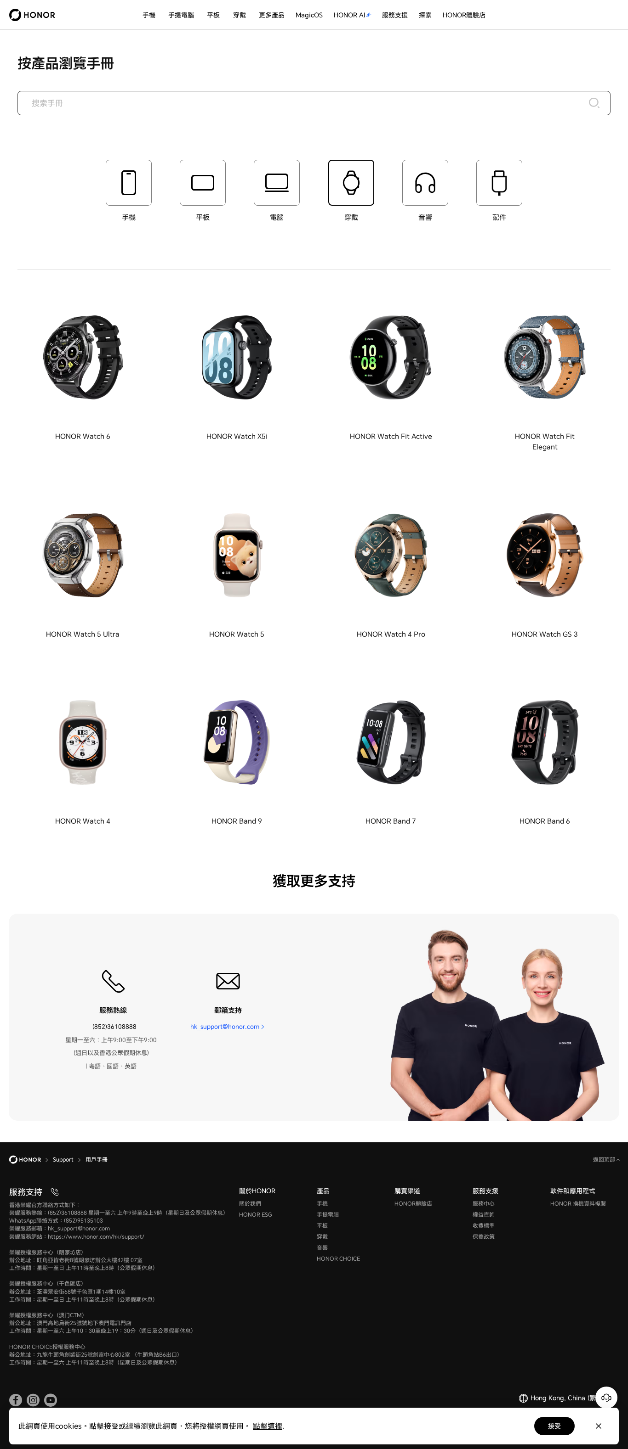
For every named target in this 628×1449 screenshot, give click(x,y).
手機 (149, 15)
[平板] (223, 15)
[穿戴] (249, 15)
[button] (83, 368)
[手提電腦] (197, 15)
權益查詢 (484, 1214)
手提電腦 (181, 15)
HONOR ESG (255, 1214)
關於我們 (250, 1203)
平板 (213, 15)
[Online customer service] (606, 1398)
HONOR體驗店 (464, 15)
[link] (15, 1400)
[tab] (128, 191)
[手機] (159, 15)
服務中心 (484, 1203)
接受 (554, 1426)
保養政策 (484, 1236)
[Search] (594, 103)
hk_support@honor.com (224, 1026)
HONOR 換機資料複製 (578, 1203)
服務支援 (395, 15)
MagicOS (309, 15)
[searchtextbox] (314, 103)
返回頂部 (605, 1159)
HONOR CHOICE (338, 1258)
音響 (322, 1247)
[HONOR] (31, 1159)
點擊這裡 (267, 1425)
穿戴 (239, 15)
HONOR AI (349, 15)
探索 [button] (425, 15)
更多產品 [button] (272, 15)
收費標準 (484, 1225)
